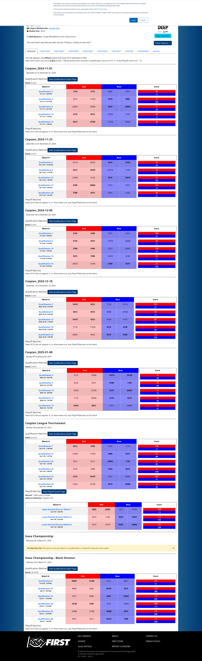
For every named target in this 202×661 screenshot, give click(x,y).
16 (45, 263)
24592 (127, 106)
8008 (74, 588)
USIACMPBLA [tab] (143, 51)
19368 (108, 611)
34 (45, 603)
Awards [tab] (156, 51)
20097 (74, 581)
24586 (74, 611)
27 (45, 596)
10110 (75, 162)
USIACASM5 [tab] (45, 51)
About (115, 636)
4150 (128, 192)
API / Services (84, 636)
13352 (127, 162)
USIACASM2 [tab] (88, 51)
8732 (76, 383)
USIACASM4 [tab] (102, 51)
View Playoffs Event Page (54, 491)
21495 (75, 177)
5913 (75, 312)
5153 (110, 185)
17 (45, 185)
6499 (110, 91)
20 (45, 192)
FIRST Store (117, 641)
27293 (110, 114)
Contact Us (151, 636)
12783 (91, 611)
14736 (74, 603)
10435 (126, 596)
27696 (125, 312)
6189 (75, 185)
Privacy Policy (100, 9)
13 (45, 177)
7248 (126, 619)
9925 (128, 99)
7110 (75, 327)
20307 (75, 106)
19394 (126, 603)
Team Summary (163, 36)
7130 (75, 91)
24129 (110, 170)
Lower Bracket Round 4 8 (57, 524)
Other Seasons (162, 43)
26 (45, 469)
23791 (108, 588)
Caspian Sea (54, 28)
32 (45, 476)
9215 (128, 91)
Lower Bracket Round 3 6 (57, 517)
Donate (81, 641)
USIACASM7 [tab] (59, 51)
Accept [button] (133, 20)
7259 (91, 603)
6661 (109, 596)
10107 (92, 170)
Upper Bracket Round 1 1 (56, 509)
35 (45, 484)
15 (45, 122)
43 (45, 611)
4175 (93, 91)
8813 (126, 581)
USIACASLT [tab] (116, 51)
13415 (127, 177)
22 (45, 334)
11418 (92, 99)
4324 (110, 192)
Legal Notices (85, 646)
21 (46, 405)
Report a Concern (121, 646)
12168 (91, 581)
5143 (128, 114)
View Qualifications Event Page (62, 79)
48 (45, 619)
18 (45, 327)
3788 (75, 192)
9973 (74, 619)
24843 (92, 185)
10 (45, 248)
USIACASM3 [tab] (73, 51)
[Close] (173, 548)
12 (45, 114)
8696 (91, 596)
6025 (91, 588)
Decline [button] (143, 20)
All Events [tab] (31, 51)
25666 (92, 106)
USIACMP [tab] (129, 51)
